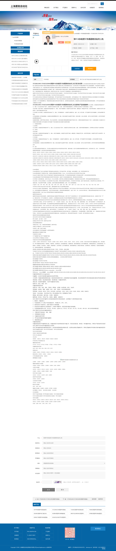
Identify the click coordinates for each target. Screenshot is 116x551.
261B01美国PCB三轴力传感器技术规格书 (42, 513)
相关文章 (20, 73)
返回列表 (100, 499)
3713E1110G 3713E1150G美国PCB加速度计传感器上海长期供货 (83, 499)
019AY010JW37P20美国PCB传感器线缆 (60, 517)
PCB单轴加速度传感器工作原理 (19, 103)
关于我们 (55, 7)
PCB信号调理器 (18, 40)
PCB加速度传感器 (18, 44)
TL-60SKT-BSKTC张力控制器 (32, 535)
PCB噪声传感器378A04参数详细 (20, 95)
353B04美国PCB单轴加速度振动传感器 (60, 513)
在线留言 (92, 7)
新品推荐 (20, 51)
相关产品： (37, 504)
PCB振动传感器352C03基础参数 (20, 89)
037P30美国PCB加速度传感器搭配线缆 (42, 509)
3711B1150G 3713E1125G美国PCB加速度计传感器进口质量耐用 (55, 499)
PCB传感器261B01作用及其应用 (20, 101)
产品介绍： (37, 74)
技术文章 (83, 7)
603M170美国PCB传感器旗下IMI (42, 517)
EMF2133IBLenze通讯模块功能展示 (20, 55)
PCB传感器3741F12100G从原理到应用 (20, 98)
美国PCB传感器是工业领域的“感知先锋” (20, 83)
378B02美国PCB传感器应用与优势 (97, 513)
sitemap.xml (89, 547)
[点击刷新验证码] (58, 482)
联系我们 (101, 7)
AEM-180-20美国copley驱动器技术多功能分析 (20, 64)
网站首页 (46, 7)
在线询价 (77, 68)
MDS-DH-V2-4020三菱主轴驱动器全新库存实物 (20, 58)
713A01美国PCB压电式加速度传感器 (78, 509)
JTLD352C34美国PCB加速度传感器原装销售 (60, 509)
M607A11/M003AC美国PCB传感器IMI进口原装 (78, 513)
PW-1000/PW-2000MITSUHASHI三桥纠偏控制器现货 (32, 531)
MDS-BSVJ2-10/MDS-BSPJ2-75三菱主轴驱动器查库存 (20, 61)
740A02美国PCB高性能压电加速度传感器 (97, 509)
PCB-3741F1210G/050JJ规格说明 (20, 92)
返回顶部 (94, 499)
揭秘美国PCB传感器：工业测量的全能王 (20, 77)
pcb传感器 (15, 37)
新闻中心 (74, 7)
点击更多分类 (20, 47)
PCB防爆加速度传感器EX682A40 (20, 80)
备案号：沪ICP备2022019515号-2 (76, 547)
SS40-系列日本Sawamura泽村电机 (32, 539)
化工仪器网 (101, 547)
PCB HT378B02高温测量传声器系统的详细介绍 (20, 86)
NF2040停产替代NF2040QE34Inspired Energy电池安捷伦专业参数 (20, 67)
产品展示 (65, 7)
